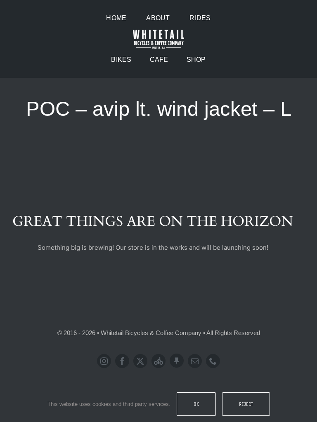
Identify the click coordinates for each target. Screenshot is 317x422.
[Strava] (158, 361)
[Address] (177, 361)
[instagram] (104, 361)
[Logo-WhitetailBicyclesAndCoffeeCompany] (158, 31)
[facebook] (122, 361)
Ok (196, 404)
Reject (246, 404)
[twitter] (140, 361)
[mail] (195, 361)
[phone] (213, 361)
